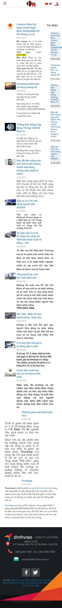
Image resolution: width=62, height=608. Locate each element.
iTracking (27, 481)
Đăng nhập (57, 3)
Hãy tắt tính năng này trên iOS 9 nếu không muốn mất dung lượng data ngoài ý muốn (29, 167)
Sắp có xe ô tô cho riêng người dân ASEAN (27, 204)
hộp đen (44, 488)
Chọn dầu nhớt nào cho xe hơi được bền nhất (28, 373)
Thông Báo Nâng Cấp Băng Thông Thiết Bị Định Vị (29, 128)
